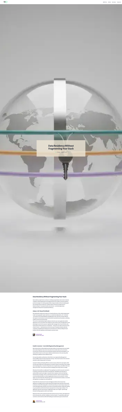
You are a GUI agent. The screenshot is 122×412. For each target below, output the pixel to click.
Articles (109, 2)
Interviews (114, 2)
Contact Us (119, 2)
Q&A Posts (105, 2)
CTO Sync (58, 152)
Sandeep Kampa (39, 400)
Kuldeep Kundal (39, 334)
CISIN (43, 335)
